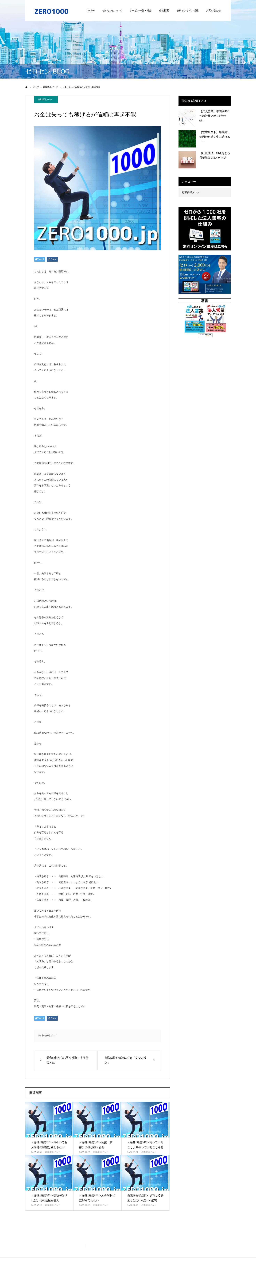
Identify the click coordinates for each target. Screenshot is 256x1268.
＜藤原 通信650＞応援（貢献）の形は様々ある (96, 1145)
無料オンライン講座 (188, 10)
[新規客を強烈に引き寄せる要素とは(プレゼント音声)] (145, 1173)
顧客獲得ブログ (45, 99)
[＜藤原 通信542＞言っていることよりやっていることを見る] (145, 1119)
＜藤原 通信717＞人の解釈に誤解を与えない (97, 1198)
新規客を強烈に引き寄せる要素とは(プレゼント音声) (145, 1198)
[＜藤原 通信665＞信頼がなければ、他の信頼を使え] (49, 1173)
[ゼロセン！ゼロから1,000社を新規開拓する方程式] (51, 10)
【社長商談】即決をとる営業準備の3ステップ (214, 155)
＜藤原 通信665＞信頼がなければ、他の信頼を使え (49, 1198)
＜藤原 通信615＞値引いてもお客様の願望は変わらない (49, 1145)
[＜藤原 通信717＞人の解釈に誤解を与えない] (97, 1173)
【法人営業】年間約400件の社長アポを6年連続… (214, 116)
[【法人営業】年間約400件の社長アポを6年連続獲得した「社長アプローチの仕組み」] (187, 118)
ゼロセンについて (112, 10)
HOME (91, 10)
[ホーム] (26, 87)
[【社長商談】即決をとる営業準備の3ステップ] (187, 159)
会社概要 (164, 10)
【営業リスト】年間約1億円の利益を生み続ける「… (214, 137)
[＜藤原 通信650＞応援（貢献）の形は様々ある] (97, 1119)
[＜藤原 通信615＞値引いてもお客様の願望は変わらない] (49, 1119)
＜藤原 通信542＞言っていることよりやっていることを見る (145, 1147)
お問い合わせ (213, 10)
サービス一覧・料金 (141, 10)
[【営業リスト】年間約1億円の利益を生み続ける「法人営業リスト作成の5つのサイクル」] (187, 138)
